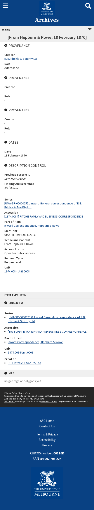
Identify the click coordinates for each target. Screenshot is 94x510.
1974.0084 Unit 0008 (20, 352)
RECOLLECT (9, 401)
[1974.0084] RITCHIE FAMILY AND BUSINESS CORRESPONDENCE (47, 331)
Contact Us (47, 426)
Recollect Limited (49, 401)
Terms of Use (24, 393)
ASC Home (47, 421)
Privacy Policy (10, 393)
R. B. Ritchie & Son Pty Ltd (24, 363)
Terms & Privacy (47, 434)
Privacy (47, 445)
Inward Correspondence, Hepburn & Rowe (35, 342)
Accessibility (47, 440)
